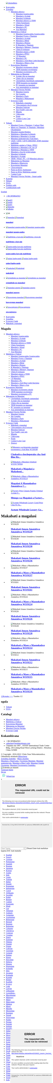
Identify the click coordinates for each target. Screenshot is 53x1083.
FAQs (8, 183)
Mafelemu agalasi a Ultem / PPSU (24, 145)
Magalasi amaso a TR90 (25, 52)
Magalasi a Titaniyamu (10, 761)
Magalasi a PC (21, 27)
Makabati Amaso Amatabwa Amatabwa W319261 (25, 588)
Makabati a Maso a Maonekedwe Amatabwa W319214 (28, 646)
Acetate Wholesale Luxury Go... (27, 509)
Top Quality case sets (24, 110)
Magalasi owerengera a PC (26, 72)
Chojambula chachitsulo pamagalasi (30, 81)
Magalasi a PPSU (22, 54)
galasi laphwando (13, 263)
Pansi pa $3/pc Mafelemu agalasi (23, 172)
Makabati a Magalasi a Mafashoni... (22, 470)
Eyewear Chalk (17, 101)
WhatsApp (10, 776)
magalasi (9, 222)
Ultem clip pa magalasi (25, 78)
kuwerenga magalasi (14, 302)
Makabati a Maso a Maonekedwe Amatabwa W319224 (28, 603)
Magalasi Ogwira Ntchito (21, 90)
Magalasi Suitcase (23, 107)
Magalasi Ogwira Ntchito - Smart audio (26, 176)
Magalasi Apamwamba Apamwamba (30, 34)
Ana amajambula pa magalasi (27, 87)
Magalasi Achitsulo (23, 18)
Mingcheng (22, 756)
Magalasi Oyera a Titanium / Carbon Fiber (27, 125)
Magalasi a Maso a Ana (25, 63)
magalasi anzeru (12, 292)
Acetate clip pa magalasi (25, 76)
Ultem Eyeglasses (23, 49)
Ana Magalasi (21, 29)
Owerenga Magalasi (27, 761)
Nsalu (18, 116)
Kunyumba (10, 7)
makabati (10, 273)
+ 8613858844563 (13, 196)
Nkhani (9, 181)
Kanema (9, 179)
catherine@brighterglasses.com (18, 743)
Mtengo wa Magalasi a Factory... (27, 498)
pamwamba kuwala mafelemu (18, 254)
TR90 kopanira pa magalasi (26, 83)
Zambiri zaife (11, 185)
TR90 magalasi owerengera (26, 70)
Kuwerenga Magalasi (19, 65)
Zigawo (19, 121)
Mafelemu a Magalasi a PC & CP (24, 147)
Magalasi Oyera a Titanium (26, 36)
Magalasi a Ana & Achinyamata (23, 152)
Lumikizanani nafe (13, 187)
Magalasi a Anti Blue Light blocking (30, 61)
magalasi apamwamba (15, 232)
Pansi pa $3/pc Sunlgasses (21, 170)
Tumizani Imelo (7, 770)
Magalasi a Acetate (23, 16)
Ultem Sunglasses (23, 23)
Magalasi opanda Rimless (21, 132)
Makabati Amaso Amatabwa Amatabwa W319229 (25, 530)
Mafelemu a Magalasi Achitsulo (23, 134)
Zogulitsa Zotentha (8, 759)
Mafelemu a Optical (18, 32)
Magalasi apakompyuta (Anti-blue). (24, 139)
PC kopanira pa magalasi (25, 85)
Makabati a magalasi (24, 103)
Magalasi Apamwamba (25, 14)
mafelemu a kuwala (14, 242)
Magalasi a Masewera (19, 163)
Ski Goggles (20, 94)
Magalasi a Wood (22, 25)
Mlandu (19, 112)
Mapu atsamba (23, 759)
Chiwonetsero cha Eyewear (26, 105)
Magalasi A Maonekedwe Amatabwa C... (23, 484)
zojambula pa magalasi (15, 283)
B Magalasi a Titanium (24, 45)
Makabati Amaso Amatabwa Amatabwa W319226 (25, 617)
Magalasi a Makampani (25, 98)
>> (12, 696)
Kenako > (7, 696)
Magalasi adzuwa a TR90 (26, 21)
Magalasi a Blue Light (21, 763)
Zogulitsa (9, 9)
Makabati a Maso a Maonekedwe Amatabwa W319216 (28, 690)
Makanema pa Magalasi (20, 74)
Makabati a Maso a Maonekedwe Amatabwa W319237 (28, 574)
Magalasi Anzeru (22, 92)
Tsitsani (9, 123)
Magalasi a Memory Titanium (27, 47)
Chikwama (20, 114)
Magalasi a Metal (22, 41)
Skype (3, 772)
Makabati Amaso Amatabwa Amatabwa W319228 (25, 632)
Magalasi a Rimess (23, 43)
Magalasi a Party (22, 96)
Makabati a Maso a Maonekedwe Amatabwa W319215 (28, 675)
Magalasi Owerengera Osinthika (22, 765)
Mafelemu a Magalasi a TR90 (22, 150)
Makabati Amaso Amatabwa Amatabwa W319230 (25, 545)
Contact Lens (16, 174)
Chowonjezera (16, 167)
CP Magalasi (21, 56)
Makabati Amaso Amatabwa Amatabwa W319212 (25, 661)
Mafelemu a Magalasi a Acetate (23, 136)
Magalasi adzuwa (17, 12)
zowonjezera (11, 312)
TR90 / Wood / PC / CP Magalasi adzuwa (27, 159)
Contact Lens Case (23, 118)
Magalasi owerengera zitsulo (27, 67)
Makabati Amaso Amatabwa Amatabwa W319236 (25, 559)
